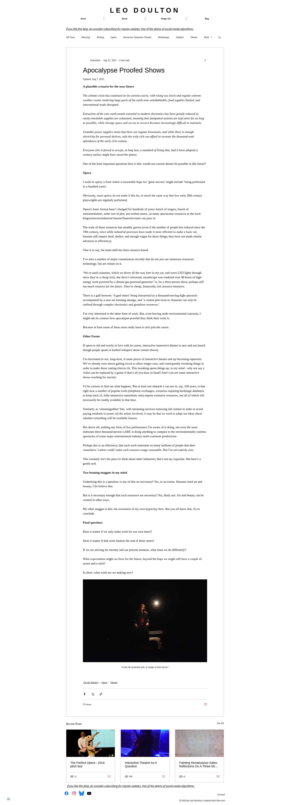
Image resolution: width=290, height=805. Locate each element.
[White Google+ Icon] (17, 797)
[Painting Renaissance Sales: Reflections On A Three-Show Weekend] (199, 743)
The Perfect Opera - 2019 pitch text (87, 764)
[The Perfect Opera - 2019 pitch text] (90, 743)
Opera (113, 37)
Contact (221, 794)
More (206, 37)
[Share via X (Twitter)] (92, 694)
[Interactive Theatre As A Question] (145, 743)
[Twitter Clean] (13, 797)
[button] (165, 18)
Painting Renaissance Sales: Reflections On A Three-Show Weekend (199, 764)
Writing (100, 37)
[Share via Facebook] (84, 694)
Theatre (193, 37)
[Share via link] (101, 694)
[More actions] (205, 60)
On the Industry (91, 682)
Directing (85, 37)
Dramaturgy (163, 37)
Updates (180, 37)
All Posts (70, 37)
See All (220, 723)
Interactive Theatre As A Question (141, 764)
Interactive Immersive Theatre (137, 37)
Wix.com (220, 800)
